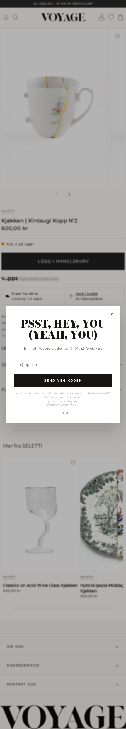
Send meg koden (63, 380)
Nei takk (63, 413)
